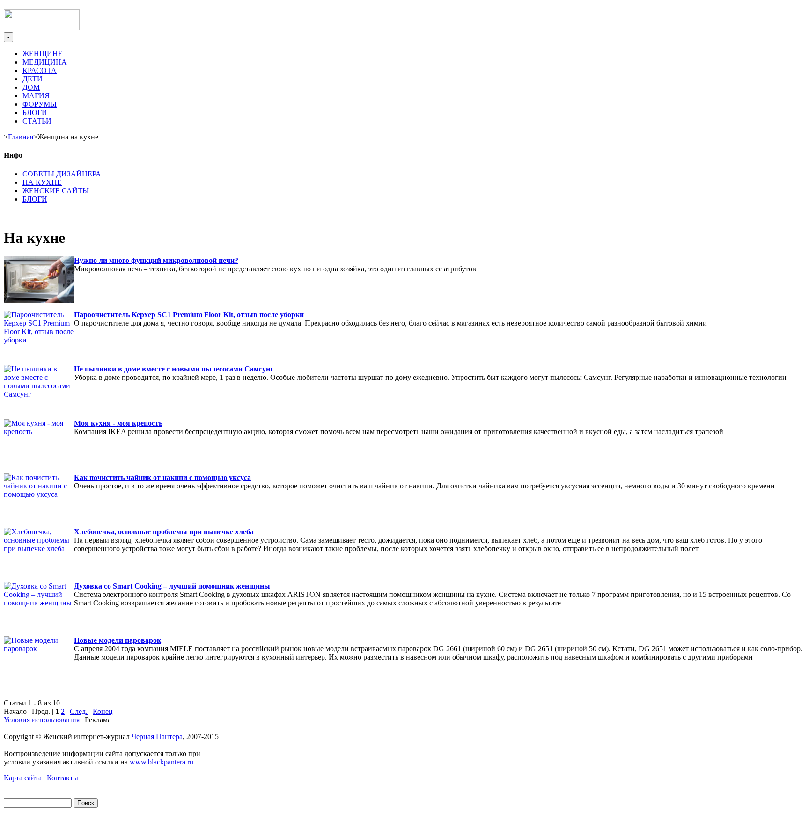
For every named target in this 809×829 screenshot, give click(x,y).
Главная (20, 137)
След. (79, 711)
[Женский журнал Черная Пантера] (42, 28)
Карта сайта (23, 778)
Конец (103, 711)
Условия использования (42, 720)
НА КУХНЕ (42, 182)
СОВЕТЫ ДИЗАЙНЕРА (61, 174)
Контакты (62, 778)
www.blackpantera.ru (161, 762)
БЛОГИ (34, 199)
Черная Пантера (157, 737)
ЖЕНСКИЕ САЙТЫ (55, 191)
